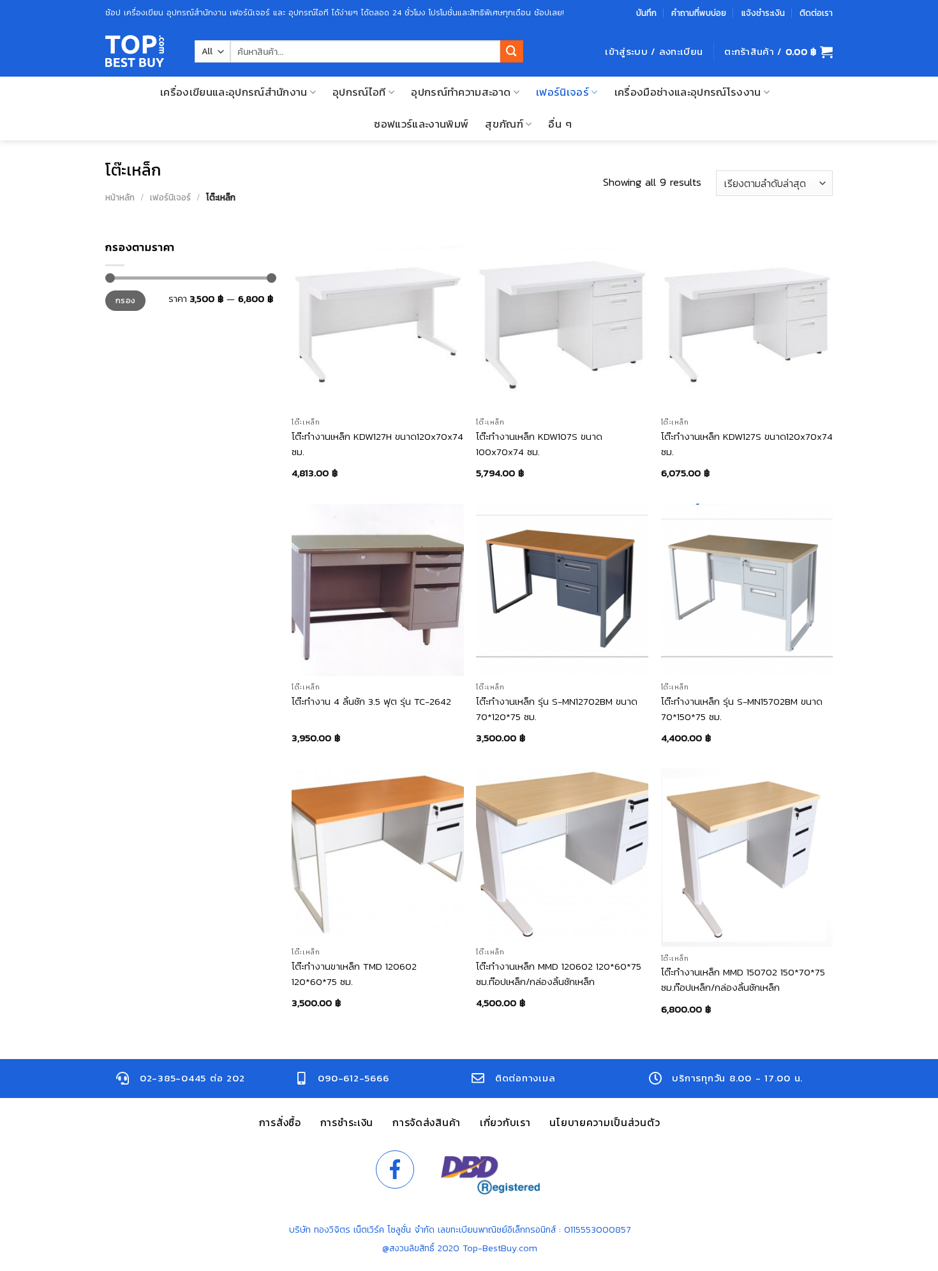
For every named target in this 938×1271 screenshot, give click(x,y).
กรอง (125, 300)
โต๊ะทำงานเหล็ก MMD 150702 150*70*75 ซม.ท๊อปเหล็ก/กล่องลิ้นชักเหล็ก (743, 980)
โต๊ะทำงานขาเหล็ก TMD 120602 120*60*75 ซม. (354, 974)
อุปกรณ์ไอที (359, 92)
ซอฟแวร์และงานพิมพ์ (421, 124)
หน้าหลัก (120, 197)
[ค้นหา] (511, 51)
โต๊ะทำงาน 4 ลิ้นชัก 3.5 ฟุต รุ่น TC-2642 (371, 701)
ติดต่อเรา (816, 12)
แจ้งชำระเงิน (763, 12)
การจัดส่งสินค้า (426, 1122)
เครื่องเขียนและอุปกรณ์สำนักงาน (234, 92)
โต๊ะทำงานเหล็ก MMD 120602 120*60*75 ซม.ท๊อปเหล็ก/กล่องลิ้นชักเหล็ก (558, 974)
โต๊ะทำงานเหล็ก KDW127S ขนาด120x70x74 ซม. (747, 444)
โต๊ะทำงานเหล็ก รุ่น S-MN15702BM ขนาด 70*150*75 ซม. (742, 709)
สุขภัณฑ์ (504, 124)
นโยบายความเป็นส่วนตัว (604, 1122)
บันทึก (646, 12)
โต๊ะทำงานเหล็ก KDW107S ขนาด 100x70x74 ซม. (539, 444)
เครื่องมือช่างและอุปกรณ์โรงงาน (687, 92)
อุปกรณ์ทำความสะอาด (460, 92)
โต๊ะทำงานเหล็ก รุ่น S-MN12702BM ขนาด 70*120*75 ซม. (556, 709)
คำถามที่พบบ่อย (698, 12)
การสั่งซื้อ (280, 1122)
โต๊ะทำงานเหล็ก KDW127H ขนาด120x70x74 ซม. (377, 444)
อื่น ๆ (560, 124)
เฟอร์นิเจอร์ (562, 92)
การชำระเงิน (346, 1122)
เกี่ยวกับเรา (505, 1122)
